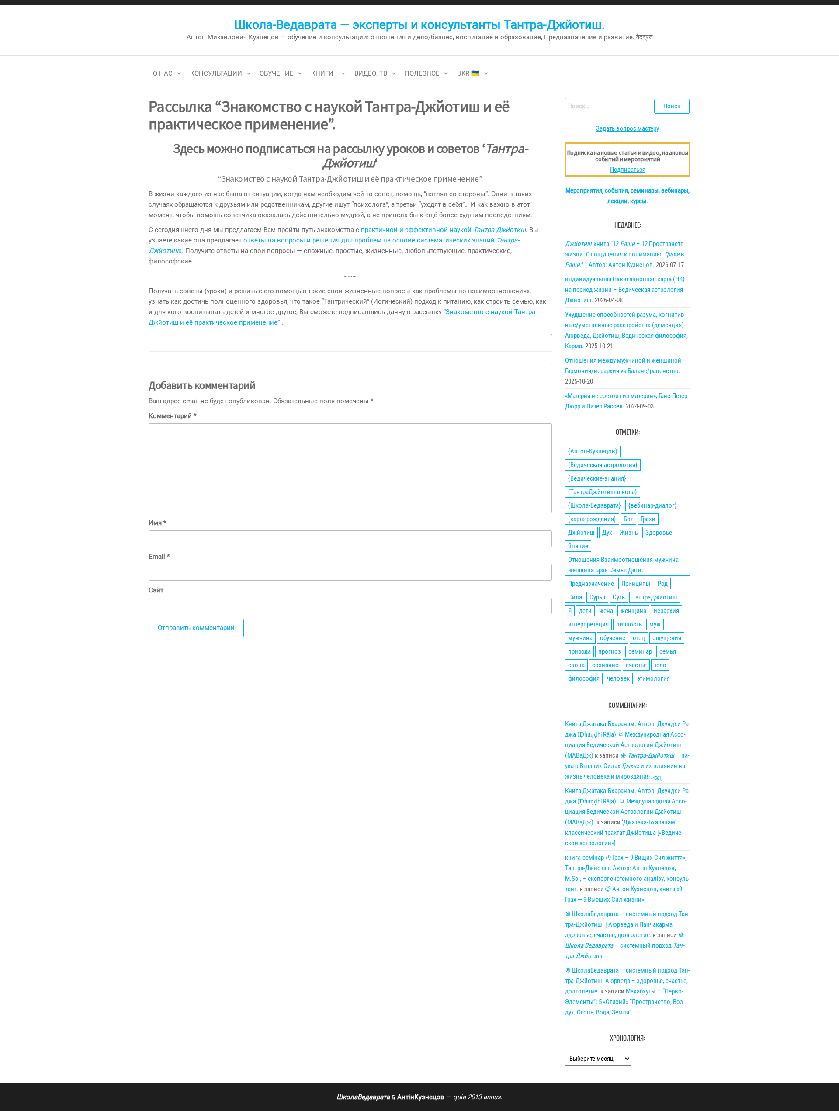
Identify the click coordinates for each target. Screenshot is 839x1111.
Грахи (648, 519)
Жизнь (629, 532)
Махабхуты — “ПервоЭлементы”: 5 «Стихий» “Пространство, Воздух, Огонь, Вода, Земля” (625, 1001)
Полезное (422, 73)
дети (585, 611)
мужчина (580, 638)
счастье (636, 665)
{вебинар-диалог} (652, 505)
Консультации (216, 73)
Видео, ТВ (370, 73)
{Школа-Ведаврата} (594, 505)
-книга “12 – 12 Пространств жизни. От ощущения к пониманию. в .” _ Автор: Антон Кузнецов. (624, 254)
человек (618, 678)
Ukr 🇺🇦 (468, 73)
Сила (575, 597)
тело (660, 665)
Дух (607, 532)
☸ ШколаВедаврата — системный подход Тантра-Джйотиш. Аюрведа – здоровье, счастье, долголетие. (627, 980)
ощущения (666, 638)
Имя (157, 523)
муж (655, 624)
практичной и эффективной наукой (443, 230)
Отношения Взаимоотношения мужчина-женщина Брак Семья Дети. (624, 565)
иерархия (666, 611)
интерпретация (588, 624)
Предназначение (591, 584)
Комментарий (172, 416)
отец (639, 638)
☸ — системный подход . (624, 945)
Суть (619, 597)
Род (663, 584)
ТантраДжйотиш (654, 597)
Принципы (635, 584)
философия (584, 678)
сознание (605, 665)
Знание (578, 546)
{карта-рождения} (592, 519)
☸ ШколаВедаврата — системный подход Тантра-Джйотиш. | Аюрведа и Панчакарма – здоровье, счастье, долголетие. (627, 924)
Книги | (324, 73)
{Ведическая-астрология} (603, 465)
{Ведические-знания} (597, 478)
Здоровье (658, 532)
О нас (163, 73)
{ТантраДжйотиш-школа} (602, 492)
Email (159, 557)
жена (606, 611)
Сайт (156, 590)
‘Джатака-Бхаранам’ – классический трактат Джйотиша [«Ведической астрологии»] (624, 832)
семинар (640, 651)
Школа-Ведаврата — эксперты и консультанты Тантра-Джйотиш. (419, 24)
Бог (628, 519)
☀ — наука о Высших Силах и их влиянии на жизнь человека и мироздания (627, 765)
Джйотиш (581, 532)
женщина (633, 611)
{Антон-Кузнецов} (592, 451)
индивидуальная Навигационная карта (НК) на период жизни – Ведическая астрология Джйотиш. (625, 289)
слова (576, 665)
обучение (612, 638)
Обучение (277, 73)
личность (629, 624)
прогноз (609, 651)
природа (579, 651)
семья (667, 651)
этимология (653, 678)
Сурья (597, 597)
